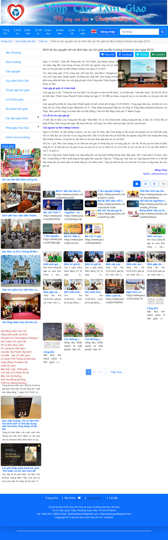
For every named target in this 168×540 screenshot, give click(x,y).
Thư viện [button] (83, 31)
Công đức (152, 308)
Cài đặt (113, 498)
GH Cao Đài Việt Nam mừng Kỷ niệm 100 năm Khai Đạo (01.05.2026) (40, 179)
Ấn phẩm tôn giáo (17, 109)
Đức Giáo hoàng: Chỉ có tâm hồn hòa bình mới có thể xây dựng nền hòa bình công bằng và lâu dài (20, 419)
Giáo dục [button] (48, 31)
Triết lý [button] (39, 31)
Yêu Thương (13, 52)
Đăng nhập (108, 32)
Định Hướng (13, 62)
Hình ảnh (8, 146)
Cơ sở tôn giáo (15, 99)
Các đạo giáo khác (17, 118)
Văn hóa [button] (28, 31)
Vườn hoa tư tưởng (18, 137)
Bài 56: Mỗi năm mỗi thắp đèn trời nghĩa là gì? (124, 200)
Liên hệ (73, 31)
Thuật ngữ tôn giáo (18, 90)
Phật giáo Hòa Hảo (17, 128)
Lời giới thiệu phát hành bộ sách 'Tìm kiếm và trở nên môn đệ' (20, 464)
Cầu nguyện (13, 71)
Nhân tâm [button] (61, 31)
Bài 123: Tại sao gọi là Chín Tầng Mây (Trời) (122, 210)
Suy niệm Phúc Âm (17, 81)
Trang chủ (6, 31)
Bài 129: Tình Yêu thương (57, 212)
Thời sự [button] (18, 31)
